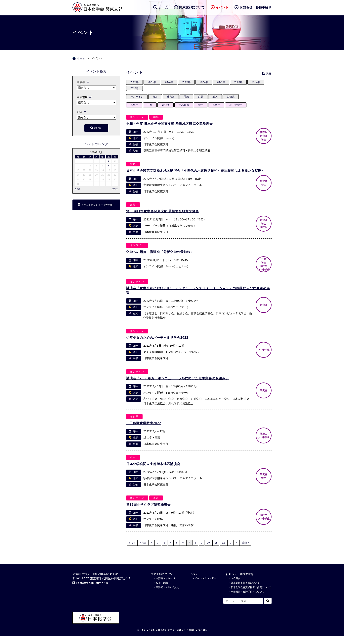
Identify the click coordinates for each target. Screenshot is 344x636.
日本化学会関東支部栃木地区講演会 (153, 464)
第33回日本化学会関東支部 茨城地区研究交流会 (162, 211)
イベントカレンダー (205, 578)
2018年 (134, 88)
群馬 (200, 96)
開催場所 (82, 97)
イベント (222, 7)
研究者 (165, 104)
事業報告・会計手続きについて (247, 591)
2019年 (256, 82)
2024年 (169, 82)
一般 (149, 104)
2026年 (134, 82)
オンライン (136, 96)
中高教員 (184, 104)
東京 (155, 96)
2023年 (186, 82)
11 (216, 542)
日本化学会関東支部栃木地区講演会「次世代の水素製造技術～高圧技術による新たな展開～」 (197, 170)
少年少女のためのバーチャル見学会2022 (159, 337)
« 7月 (77, 189)
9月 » (115, 189)
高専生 (134, 104)
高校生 (216, 104)
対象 (79, 111)
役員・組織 (162, 582)
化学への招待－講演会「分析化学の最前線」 (160, 252)
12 (223, 542)
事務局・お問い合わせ (168, 587)
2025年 (152, 82)
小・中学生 (235, 104)
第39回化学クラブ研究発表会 (148, 504)
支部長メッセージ (165, 578)
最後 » (245, 542)
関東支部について (192, 7)
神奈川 (171, 96)
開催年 (81, 82)
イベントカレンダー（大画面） (98, 204)
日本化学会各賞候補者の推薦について (251, 587)
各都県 (231, 96)
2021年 (221, 82)
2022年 (204, 82)
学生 (200, 104)
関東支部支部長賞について (245, 582)
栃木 (215, 96)
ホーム (163, 7)
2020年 (238, 82)
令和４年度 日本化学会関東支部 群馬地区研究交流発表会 (169, 123)
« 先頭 (143, 542)
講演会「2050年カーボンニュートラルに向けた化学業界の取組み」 (177, 378)
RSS (269, 73)
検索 (98, 128)
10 (208, 542)
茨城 (186, 96)
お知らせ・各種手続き (256, 7)
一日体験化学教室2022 (143, 423)
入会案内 (235, 578)
